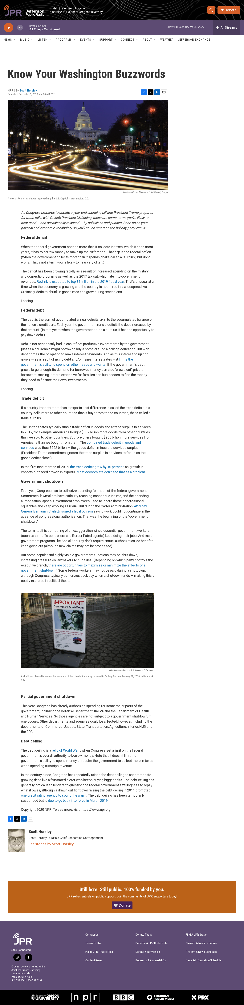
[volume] (20, 27)
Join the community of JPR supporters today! (147, 896)
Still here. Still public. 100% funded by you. (122, 889)
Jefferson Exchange (193, 39)
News (8, 39)
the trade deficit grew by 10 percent (97, 467)
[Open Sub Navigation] (14, 39)
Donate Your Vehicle (148, 951)
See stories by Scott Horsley (51, 844)
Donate (230, 10)
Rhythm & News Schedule (201, 951)
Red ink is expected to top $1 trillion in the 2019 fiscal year (80, 282)
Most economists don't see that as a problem (111, 472)
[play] (9, 28)
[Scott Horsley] (16, 840)
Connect (127, 39)
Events (85, 39)
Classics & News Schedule (201, 943)
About (147, 39)
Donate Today (144, 934)
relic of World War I (66, 750)
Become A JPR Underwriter (152, 943)
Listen (42, 39)
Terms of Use (93, 943)
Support (106, 39)
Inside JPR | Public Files (99, 951)
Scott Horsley (28, 90)
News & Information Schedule (204, 960)
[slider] (26, 28)
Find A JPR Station (197, 934)
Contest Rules (93, 960)
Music (24, 39)
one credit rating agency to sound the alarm (53, 795)
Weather (167, 39)
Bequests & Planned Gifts (151, 960)
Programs (64, 39)
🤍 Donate (122, 905)
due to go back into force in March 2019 (78, 801)
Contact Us (92, 934)
